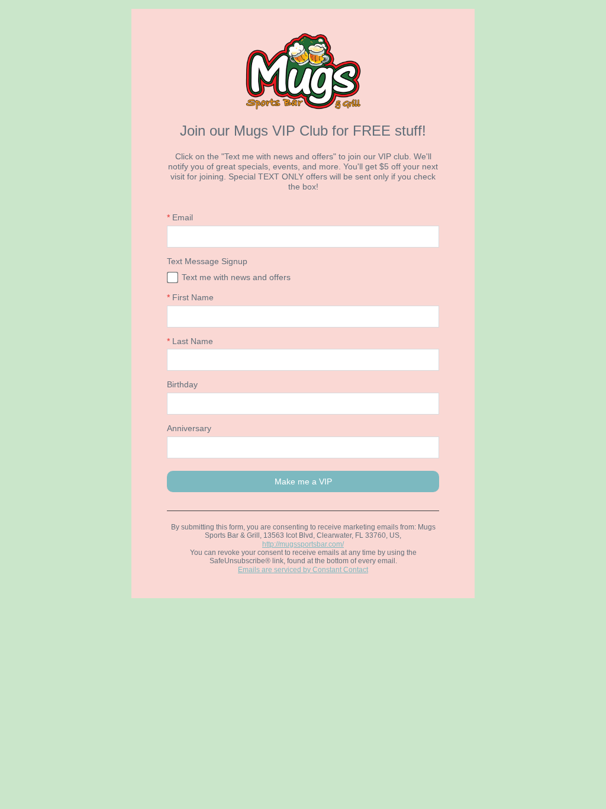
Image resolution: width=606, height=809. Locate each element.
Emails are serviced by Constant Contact (303, 570)
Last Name (190, 341)
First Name (190, 297)
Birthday (182, 384)
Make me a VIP (303, 481)
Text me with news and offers (236, 277)
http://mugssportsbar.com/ (303, 544)
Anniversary (189, 428)
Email (180, 217)
